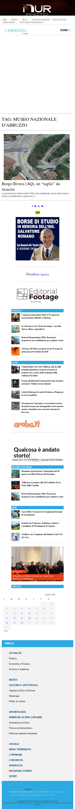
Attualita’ (15, 653)
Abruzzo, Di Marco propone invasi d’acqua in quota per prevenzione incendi (41, 350)
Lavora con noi (8, 22)
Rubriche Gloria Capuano (25, 717)
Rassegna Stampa (20, 771)
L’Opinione (15, 754)
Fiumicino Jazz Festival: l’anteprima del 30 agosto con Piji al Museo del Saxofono (40, 473)
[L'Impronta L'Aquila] (16, 32)
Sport (14, 507)
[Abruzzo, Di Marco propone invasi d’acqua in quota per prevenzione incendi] (15, 354)
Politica (13, 658)
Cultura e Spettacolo (22, 467)
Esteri (15, 362)
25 (14, 622)
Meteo (25, 19)
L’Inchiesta (16, 760)
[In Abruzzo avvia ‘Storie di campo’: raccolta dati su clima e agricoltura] (15, 332)
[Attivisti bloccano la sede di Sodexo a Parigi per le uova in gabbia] (15, 398)
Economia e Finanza (19, 664)
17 (7, 618)
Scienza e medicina (19, 669)
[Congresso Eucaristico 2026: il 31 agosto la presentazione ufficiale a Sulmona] (15, 320)
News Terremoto (20, 749)
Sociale (14, 744)
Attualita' (17, 310)
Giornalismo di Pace (19, 722)
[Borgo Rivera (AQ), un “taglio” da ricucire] (37, 179)
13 (29, 613)
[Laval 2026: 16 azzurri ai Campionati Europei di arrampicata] (15, 517)
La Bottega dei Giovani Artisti (31, 22)
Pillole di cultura (17, 701)
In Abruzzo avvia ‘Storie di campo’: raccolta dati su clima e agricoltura (41, 328)
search (53, 30)
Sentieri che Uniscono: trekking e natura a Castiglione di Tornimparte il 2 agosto (40, 524)
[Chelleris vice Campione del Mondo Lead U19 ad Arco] (15, 540)
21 (37, 618)
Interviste (16, 765)
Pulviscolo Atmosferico (20, 728)
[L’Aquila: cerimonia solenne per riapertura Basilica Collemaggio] (37, 564)
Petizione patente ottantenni (23, 733)
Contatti (14, 19)
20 (29, 618)
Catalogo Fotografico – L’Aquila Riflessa (49, 19)
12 (22, 613)
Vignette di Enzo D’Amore (22, 690)
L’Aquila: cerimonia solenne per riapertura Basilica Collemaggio (33, 577)
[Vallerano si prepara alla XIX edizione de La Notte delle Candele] (15, 488)
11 (14, 613)
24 (7, 622)
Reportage (14, 696)
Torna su (9, 643)
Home (4, 19)
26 (22, 622)
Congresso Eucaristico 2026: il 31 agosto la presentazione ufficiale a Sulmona (40, 316)
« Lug (5, 630)
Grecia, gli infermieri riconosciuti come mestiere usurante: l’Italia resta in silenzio (42, 382)
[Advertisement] (37, 74)
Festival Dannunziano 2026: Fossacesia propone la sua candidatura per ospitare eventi (42, 339)
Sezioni (64, 30)
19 (22, 618)
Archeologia (17, 712)
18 (14, 618)
